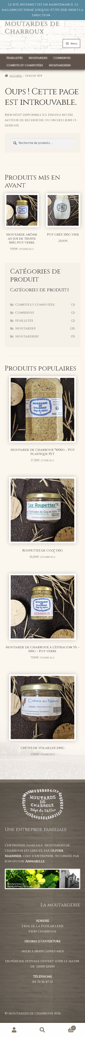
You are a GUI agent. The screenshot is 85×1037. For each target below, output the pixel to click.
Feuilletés (15, 58)
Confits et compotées (25, 65)
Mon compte (14, 1030)
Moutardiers (60, 65)
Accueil (15, 76)
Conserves (62, 58)
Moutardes (38, 58)
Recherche (42, 1030)
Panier (65, 1026)
